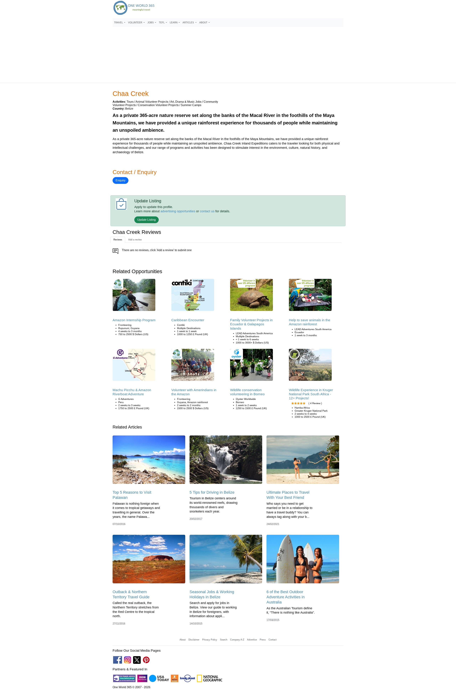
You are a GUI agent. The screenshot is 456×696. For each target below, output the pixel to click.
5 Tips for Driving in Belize (212, 492)
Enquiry (120, 180)
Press (263, 639)
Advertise (252, 639)
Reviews (117, 239)
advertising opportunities (177, 211)
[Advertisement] (228, 53)
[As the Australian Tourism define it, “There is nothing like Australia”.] (302, 560)
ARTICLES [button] (189, 22)
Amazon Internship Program (134, 320)
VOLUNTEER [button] (135, 22)
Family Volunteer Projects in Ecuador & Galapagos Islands (251, 324)
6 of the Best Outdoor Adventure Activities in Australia (285, 597)
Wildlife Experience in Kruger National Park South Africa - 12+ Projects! (311, 394)
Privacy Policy (209, 639)
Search (223, 639)
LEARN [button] (174, 22)
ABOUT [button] (203, 22)
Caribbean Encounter (187, 320)
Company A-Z (237, 639)
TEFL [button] (162, 22)
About (183, 639)
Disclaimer (193, 639)
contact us (207, 211)
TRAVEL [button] (119, 22)
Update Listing (146, 219)
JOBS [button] (150, 22)
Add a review (135, 239)
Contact (273, 639)
